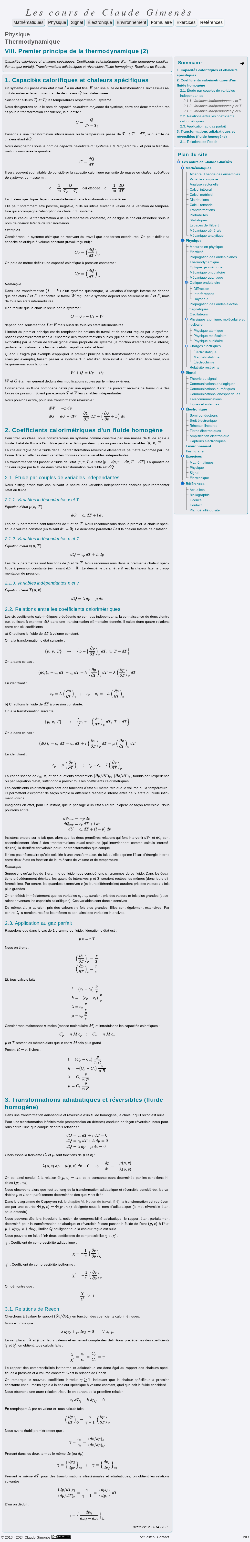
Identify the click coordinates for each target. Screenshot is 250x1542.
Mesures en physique (206, 247)
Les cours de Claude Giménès (207, 162)
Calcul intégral (201, 189)
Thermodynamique (32, 41)
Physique (57, 22)
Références (211, 22)
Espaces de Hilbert (204, 225)
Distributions (199, 200)
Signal (77, 22)
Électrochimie (204, 362)
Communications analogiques (212, 384)
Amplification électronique (209, 436)
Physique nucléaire (208, 341)
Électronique (100, 22)
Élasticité (196, 252)
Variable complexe (204, 179)
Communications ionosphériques (215, 394)
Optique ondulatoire (205, 282)
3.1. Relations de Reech (198, 142)
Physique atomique (208, 330)
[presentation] (65, 88)
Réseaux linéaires (203, 426)
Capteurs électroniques (208, 441)
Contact (196, 505)
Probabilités (199, 215)
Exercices (186, 22)
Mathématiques (28, 22)
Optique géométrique (206, 267)
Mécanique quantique (206, 277)
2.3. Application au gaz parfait (203, 126)
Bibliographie (200, 495)
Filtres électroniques (205, 431)
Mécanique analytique (207, 235)
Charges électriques (205, 346)
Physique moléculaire (210, 336)
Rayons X (201, 299)
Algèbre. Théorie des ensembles (215, 174)
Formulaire (161, 22)
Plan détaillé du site (205, 510)
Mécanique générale (205, 230)
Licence (196, 500)
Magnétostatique (206, 357)
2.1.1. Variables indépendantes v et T (212, 101)
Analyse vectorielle (204, 184)
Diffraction (201, 289)
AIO (246, 1537)
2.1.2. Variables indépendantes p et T (212, 106)
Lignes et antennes (204, 404)
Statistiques (199, 220)
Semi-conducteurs (204, 415)
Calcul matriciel (201, 194)
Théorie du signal (203, 379)
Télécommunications (206, 399)
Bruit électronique (203, 420)
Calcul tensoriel (201, 205)
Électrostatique (205, 352)
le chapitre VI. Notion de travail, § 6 (91, 1201)
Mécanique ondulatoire (207, 272)
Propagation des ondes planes (213, 257)
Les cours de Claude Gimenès (109, 11)
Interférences (204, 294)
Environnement (131, 22)
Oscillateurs (199, 314)
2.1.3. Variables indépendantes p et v (212, 111)
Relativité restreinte (204, 367)
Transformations (202, 210)
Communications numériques (212, 389)
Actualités (197, 490)
